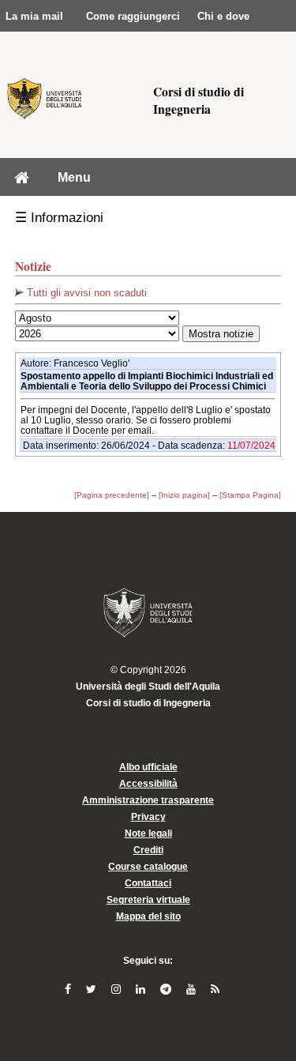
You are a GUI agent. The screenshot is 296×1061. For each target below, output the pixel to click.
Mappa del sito (148, 916)
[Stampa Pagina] (250, 495)
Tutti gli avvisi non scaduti (85, 293)
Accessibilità (148, 783)
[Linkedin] (142, 989)
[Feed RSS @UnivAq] (215, 989)
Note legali (148, 833)
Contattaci (148, 883)
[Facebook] (69, 989)
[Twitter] (92, 989)
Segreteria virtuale (148, 899)
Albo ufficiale (148, 767)
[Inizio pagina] (184, 495)
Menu (74, 177)
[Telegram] (167, 989)
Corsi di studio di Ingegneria (148, 703)
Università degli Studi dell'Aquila (148, 686)
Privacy (148, 816)
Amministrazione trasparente (148, 800)
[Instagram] (117, 989)
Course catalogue (148, 866)
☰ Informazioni (59, 217)
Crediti (148, 850)
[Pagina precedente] (111, 495)
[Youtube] (192, 989)
